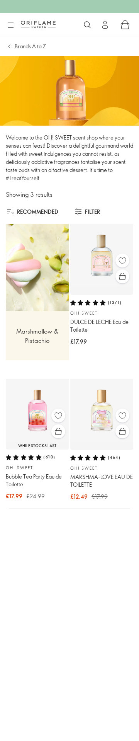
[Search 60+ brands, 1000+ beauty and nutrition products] (87, 25)
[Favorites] (122, 260)
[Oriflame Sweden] (38, 24)
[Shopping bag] (125, 25)
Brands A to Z (30, 46)
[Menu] (10, 25)
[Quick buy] (122, 276)
